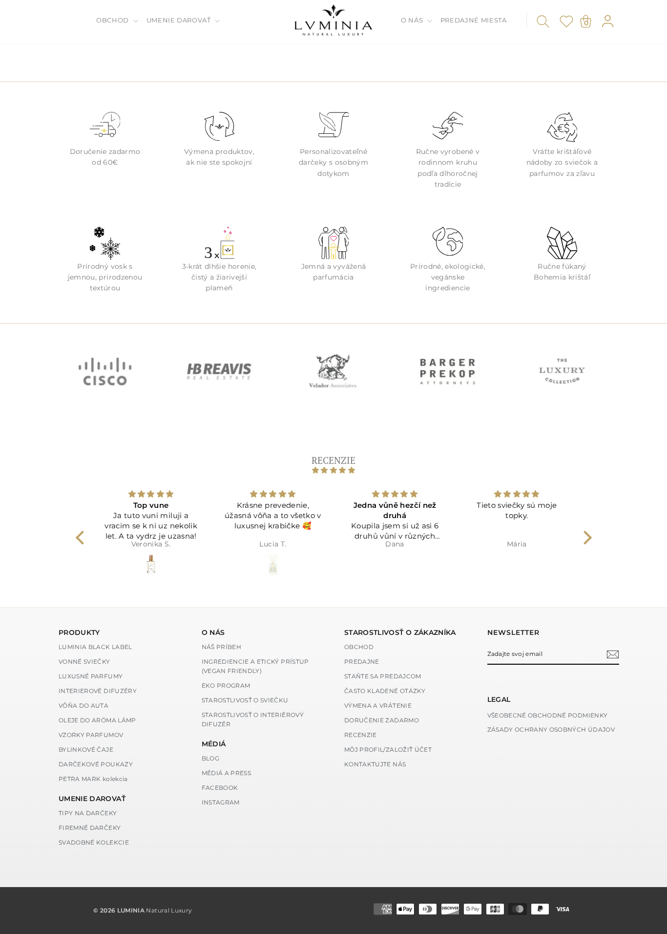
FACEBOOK (220, 787)
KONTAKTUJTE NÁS (375, 764)
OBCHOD (113, 20)
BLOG (210, 758)
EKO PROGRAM (226, 685)
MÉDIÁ (214, 743)
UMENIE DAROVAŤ (179, 20)
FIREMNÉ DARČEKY (90, 827)
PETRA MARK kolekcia (93, 778)
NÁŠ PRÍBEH (222, 647)
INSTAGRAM (221, 802)
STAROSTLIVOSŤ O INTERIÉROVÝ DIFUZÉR (253, 719)
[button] (82, 537)
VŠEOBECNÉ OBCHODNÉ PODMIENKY (547, 715)
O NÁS (413, 20)
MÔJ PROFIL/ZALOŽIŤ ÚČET (388, 749)
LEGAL (499, 699)
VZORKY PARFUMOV (91, 735)
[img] (334, 470)
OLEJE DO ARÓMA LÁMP (97, 720)
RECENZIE (360, 735)
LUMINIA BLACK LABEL (95, 647)
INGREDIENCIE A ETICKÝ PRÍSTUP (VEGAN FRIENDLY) (255, 666)
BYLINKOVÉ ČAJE (86, 749)
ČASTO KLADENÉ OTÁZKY (384, 691)
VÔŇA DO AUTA (83, 705)
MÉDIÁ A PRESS (226, 773)
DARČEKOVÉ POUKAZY (96, 764)
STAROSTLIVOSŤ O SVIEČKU (245, 700)
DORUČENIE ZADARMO (381, 720)
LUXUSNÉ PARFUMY (91, 676)
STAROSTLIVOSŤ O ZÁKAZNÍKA (400, 632)
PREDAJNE (361, 661)
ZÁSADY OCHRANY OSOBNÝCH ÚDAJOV (551, 729)
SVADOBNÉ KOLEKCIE (94, 842)
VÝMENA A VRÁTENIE (378, 705)
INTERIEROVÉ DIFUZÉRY (98, 691)
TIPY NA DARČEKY (88, 813)
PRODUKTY (79, 632)
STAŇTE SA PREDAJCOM (382, 676)
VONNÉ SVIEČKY (84, 661)
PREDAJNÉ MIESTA (473, 20)
